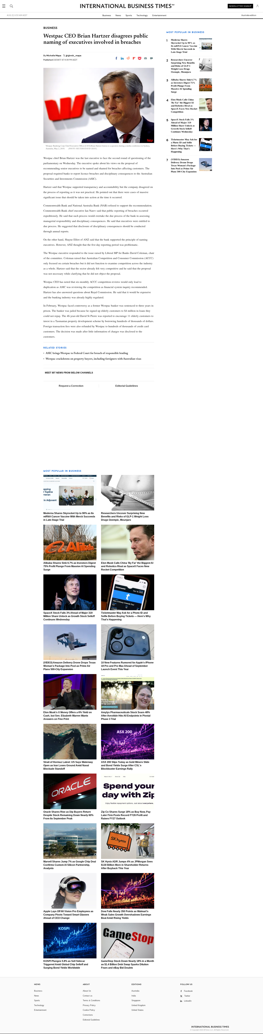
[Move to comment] (151, 58)
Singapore (136, 1000)
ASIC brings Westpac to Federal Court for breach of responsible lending (87, 353)
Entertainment (159, 15)
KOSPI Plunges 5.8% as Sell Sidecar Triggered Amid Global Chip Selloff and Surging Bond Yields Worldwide (65, 964)
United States (138, 1010)
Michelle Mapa (54, 55)
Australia (135, 991)
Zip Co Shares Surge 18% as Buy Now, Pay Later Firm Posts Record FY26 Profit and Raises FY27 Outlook (126, 815)
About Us (87, 991)
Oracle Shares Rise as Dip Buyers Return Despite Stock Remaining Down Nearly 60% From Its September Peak (68, 815)
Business (106, 15)
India (134, 996)
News (118, 15)
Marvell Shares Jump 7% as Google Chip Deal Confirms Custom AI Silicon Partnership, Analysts (69, 865)
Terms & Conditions (91, 1000)
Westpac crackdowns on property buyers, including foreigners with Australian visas (93, 359)
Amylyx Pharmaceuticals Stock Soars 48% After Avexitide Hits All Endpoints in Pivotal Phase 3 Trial (125, 715)
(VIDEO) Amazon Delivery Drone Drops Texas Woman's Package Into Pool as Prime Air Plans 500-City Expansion (69, 666)
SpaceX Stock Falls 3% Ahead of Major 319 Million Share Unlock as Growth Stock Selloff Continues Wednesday (69, 616)
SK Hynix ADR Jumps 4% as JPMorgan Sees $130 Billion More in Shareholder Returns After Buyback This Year (127, 865)
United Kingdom (139, 1005)
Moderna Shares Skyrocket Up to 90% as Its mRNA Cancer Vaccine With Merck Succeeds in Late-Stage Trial (69, 516)
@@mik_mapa (73, 55)
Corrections (88, 1015)
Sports (129, 15)
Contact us (87, 996)
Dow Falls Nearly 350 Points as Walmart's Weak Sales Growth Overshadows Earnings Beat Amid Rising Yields (126, 914)
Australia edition (248, 15)
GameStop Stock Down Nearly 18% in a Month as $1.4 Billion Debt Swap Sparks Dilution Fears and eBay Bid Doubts (127, 964)
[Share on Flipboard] (134, 58)
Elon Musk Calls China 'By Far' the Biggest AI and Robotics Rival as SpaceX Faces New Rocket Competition (127, 566)
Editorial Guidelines (126, 386)
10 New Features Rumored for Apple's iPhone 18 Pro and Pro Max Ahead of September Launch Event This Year (127, 666)
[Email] (145, 58)
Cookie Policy (89, 1010)
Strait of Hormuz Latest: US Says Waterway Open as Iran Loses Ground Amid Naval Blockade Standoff (68, 765)
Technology (142, 15)
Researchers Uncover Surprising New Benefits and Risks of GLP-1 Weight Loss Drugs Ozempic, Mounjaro (125, 516)
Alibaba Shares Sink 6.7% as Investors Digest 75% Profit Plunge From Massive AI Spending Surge (69, 566)
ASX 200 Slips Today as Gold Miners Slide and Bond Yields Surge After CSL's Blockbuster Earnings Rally (125, 765)
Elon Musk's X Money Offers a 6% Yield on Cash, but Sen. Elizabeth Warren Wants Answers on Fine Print (67, 715)
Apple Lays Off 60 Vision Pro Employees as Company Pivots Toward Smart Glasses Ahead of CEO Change (68, 914)
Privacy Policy (89, 1005)
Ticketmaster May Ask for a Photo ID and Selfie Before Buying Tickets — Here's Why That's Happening (126, 616)
